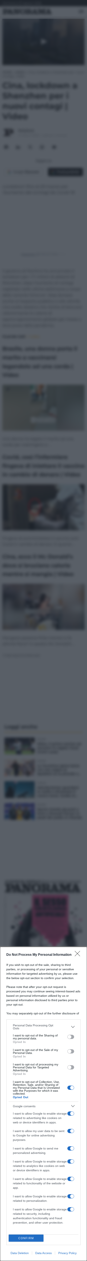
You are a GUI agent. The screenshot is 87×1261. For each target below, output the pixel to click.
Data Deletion (20, 1253)
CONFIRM (26, 1238)
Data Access (43, 1253)
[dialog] (43, 1104)
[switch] (70, 1037)
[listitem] (43, 1027)
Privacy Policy (67, 1253)
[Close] (79, 955)
